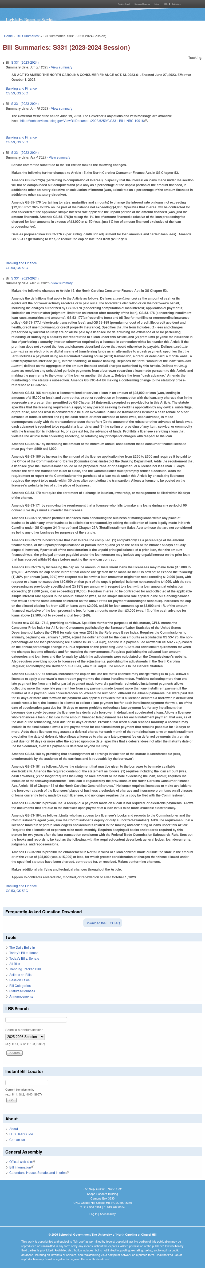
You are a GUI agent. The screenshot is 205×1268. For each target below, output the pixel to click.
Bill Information (21, 1167)
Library (157, 4)
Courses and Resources (142, 4)
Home (8, 35)
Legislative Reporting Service (29, 19)
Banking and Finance (21, 88)
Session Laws (19, 980)
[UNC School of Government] (51, 4)
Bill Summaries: (28, 35)
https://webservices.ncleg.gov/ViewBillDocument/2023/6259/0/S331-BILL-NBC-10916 (83, 120)
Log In (93, 1214)
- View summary (60, 67)
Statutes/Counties (22, 991)
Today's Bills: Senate (24, 958)
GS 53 (10, 93)
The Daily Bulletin (22, 947)
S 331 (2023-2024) (25, 62)
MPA (165, 4)
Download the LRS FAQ (102, 923)
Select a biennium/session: (24, 1029)
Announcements (21, 996)
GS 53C (22, 93)
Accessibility (108, 1214)
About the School (124, 4)
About (13, 1128)
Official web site (22, 1161)
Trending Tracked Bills (25, 969)
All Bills (14, 963)
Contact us (17, 1139)
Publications (176, 4)
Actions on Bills (20, 974)
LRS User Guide (21, 1134)
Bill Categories (20, 985)
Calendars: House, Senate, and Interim (39, 1172)
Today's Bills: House (23, 952)
